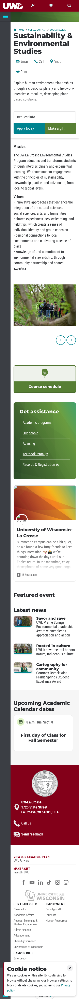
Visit (57, 61)
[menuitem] (29, 910)
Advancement (22, 935)
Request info (26, 117)
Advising (29, 443)
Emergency (20, 958)
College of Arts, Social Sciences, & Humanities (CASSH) (37, 29)
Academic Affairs (24, 915)
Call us (26, 823)
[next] (71, 340)
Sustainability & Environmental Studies (58, 29)
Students (51, 915)
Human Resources (56, 921)
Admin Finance (22, 930)
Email (24, 61)
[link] (45, 379)
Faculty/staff (53, 909)
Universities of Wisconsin (28, 947)
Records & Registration (39, 465)
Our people (30, 433)
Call (41, 61)
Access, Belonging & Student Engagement (25, 922)
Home (21, 29)
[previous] (60, 340)
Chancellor (20, 909)
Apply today (25, 128)
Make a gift (56, 128)
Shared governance (25, 941)
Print (23, 72)
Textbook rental (34, 454)
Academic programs (37, 423)
